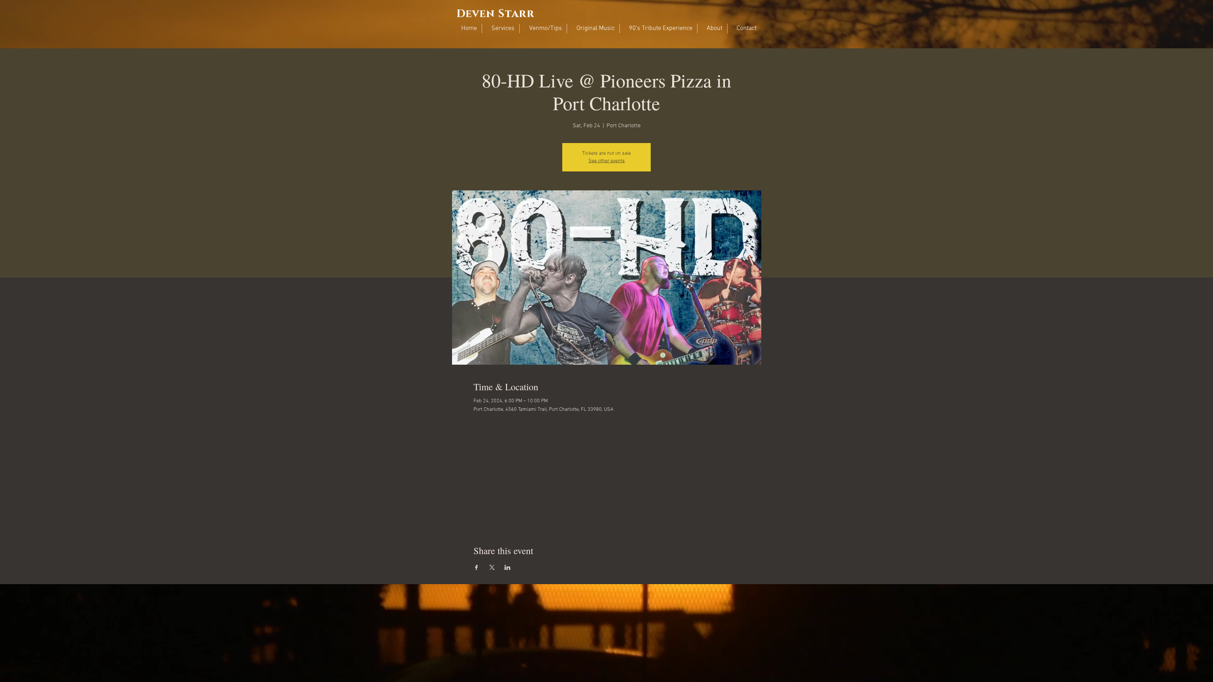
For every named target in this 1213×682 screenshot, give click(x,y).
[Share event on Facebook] (477, 567)
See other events (606, 161)
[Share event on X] (492, 567)
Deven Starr (495, 14)
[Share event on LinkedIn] (507, 567)
